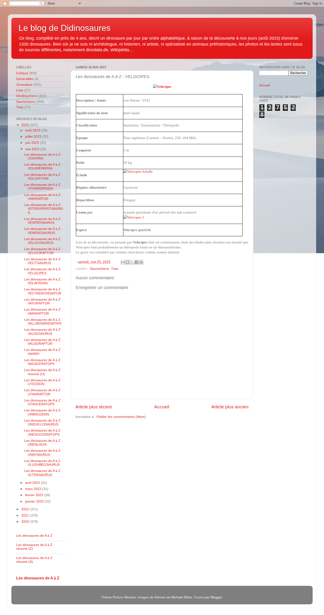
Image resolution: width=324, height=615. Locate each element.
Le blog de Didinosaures (65, 28)
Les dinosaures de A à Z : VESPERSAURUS (43, 220)
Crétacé (22, 73)
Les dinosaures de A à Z (34, 535)
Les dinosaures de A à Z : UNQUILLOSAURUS (43, 422)
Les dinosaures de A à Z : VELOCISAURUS (43, 241)
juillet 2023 (33, 136)
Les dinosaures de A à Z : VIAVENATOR (43, 196)
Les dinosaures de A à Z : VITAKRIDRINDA (43, 186)
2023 (25, 125)
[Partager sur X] (132, 262)
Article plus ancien (230, 406)
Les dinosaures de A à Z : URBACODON (43, 412)
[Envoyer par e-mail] (123, 262)
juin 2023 (32, 142)
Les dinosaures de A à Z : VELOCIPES (43, 271)
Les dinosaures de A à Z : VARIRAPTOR (43, 311)
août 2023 (33, 130)
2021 (25, 515)
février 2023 (34, 495)
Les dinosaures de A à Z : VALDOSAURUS (43, 331)
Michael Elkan (181, 597)
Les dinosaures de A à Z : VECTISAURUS (43, 261)
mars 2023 (33, 489)
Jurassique (24, 84)
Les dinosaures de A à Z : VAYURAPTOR (43, 301)
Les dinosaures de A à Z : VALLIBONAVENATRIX (43, 321)
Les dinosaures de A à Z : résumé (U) (43, 372)
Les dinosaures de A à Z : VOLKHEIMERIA (43, 166)
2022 (25, 509)
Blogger (216, 597)
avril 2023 (33, 483)
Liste (19, 90)
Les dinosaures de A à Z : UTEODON (43, 382)
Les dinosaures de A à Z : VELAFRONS (43, 281)
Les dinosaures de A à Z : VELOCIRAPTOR (43, 251)
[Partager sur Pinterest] (141, 262)
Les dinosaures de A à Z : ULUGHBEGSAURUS (43, 462)
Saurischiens (99, 268)
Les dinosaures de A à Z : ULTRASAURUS (43, 472)
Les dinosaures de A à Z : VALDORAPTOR (43, 341)
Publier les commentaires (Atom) (121, 417)
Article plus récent (93, 406)
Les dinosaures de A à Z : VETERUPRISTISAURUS (43, 208)
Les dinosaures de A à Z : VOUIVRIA (43, 156)
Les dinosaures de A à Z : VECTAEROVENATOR (43, 291)
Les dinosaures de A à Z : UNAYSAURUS (43, 452)
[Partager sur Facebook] (136, 262)
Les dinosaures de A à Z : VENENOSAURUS (43, 230)
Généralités (24, 79)
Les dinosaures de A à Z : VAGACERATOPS (43, 362)
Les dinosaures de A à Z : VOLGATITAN (43, 176)
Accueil (161, 406)
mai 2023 (32, 149)
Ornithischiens (26, 96)
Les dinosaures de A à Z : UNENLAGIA (43, 442)
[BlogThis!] (127, 262)
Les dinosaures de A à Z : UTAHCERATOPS (43, 402)
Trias (114, 268)
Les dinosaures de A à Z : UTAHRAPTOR (43, 392)
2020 (25, 521)
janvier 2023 (35, 501)
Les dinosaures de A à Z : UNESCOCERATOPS (43, 432)
